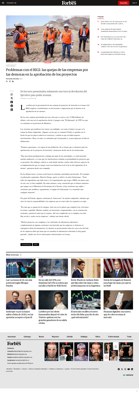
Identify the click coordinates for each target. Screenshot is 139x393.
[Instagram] (125, 369)
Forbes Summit (113, 337)
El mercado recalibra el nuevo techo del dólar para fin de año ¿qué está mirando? (85, 314)
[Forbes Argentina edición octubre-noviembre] (111, 352)
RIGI (36, 244)
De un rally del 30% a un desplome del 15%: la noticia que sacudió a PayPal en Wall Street (53, 283)
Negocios (55, 337)
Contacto (24, 369)
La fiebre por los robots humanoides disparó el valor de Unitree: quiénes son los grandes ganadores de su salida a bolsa (53, 317)
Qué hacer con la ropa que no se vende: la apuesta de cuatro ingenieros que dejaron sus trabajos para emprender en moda (114, 22)
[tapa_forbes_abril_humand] (66, 352)
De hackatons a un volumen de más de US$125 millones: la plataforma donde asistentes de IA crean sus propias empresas (113, 38)
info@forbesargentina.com (19, 354)
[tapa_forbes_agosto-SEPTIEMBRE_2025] (125, 352)
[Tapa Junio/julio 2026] (51, 352)
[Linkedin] (11, 110)
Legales (67, 369)
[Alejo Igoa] (81, 352)
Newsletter (17, 369)
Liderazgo (27, 337)
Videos (97, 337)
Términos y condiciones (56, 369)
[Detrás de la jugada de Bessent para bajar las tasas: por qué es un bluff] (118, 268)
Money (41, 337)
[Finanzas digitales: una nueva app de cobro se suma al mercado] (118, 299)
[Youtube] (129, 369)
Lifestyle (70, 337)
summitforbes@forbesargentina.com (22, 357)
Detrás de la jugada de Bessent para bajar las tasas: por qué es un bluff (117, 283)
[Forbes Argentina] (69, 3)
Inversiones (26, 244)
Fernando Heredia (12, 79)
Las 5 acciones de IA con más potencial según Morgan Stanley (19, 283)
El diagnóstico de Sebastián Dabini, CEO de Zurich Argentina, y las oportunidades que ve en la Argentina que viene (114, 45)
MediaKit (9, 369)
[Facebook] (11, 102)
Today (129, 337)
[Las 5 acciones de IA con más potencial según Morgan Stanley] (21, 268)
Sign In (134, 3)
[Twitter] (11, 98)
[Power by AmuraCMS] (128, 375)
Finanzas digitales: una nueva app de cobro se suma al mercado (117, 314)
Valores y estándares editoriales (38, 369)
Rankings (84, 337)
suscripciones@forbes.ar (22, 360)
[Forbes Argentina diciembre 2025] (96, 352)
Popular (101, 17)
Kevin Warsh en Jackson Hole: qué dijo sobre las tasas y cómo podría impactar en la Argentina (85, 283)
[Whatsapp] (11, 94)
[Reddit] (11, 106)
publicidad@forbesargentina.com (22, 351)
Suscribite (123, 3)
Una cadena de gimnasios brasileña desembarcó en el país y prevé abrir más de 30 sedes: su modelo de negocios (114, 30)
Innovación (12, 337)
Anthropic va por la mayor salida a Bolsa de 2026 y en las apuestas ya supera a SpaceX (19, 314)
